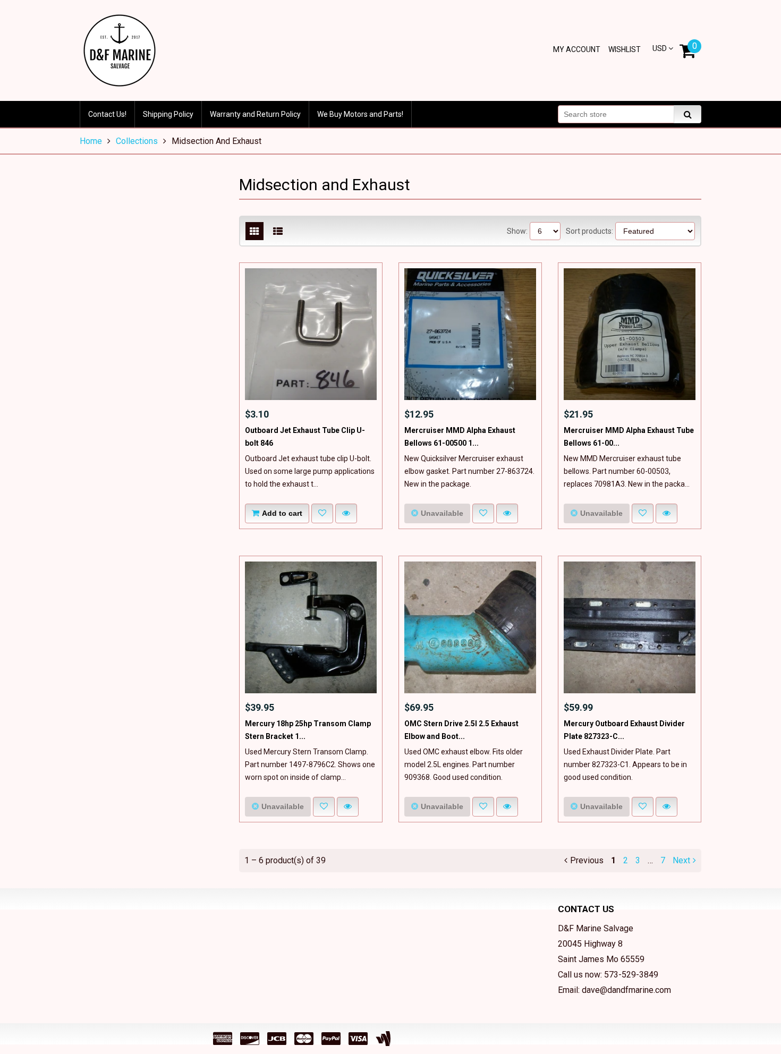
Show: (517, 231)
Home (91, 141)
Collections (137, 141)
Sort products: (589, 231)
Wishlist (624, 49)
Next (681, 860)
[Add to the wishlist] (322, 513)
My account (576, 49)
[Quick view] (346, 513)
